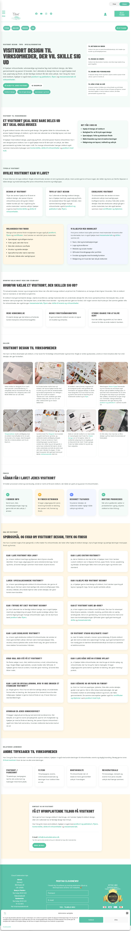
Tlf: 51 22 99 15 (19, 904)
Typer (7, 28)
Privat (114, 4)
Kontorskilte (77, 770)
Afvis (116, 920)
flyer (86, 396)
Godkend (91, 920)
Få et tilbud (121, 28)
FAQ (33, 28)
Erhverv (124, 4)
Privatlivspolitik (7, 927)
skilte (117, 235)
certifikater (18, 235)
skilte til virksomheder (50, 148)
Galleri (16, 28)
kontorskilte (35, 148)
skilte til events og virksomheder (65, 303)
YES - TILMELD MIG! (67, 907)
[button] (127, 913)
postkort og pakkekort (41, 77)
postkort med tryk (92, 698)
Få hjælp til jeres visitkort (16, 85)
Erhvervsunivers (9, 760)
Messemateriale (110, 770)
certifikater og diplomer (112, 209)
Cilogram (51, 434)
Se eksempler (37, 85)
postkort (52, 232)
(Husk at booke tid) (19, 896)
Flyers (41, 770)
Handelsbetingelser (112, 887)
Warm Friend (113, 386)
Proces (25, 28)
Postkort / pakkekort (12, 771)
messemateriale (106, 235)
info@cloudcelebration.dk (48, 837)
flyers (54, 77)
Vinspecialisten (10, 434)
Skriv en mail (39, 845)
